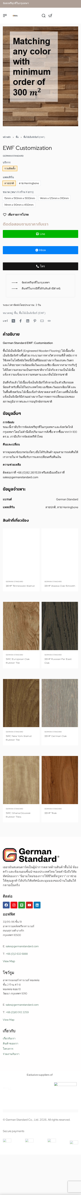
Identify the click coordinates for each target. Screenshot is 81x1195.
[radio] (10, 168)
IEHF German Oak (55, 736)
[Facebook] (6, 905)
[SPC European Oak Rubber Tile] (21, 626)
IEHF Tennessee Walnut (20, 586)
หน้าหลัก (7, 137)
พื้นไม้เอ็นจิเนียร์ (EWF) (34, 137)
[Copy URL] (49, 321)
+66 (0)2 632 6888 (17, 953)
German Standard (14, 581)
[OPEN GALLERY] (40, 76)
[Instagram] (14, 905)
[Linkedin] (37, 905)
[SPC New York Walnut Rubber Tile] (21, 703)
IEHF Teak (50, 813)
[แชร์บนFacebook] (20, 321)
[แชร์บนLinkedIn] (27, 321)
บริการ (7, 162)
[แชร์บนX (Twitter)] (13, 321)
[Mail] (42, 321)
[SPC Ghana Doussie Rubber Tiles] (21, 780)
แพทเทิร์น (8, 177)
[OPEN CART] (50, 16)
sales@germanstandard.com (20, 477)
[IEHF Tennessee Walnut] (21, 553)
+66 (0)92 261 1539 (29, 472)
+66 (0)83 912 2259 (17, 1012)
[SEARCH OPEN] (44, 16)
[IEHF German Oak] (60, 703)
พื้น (17, 137)
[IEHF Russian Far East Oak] (60, 626)
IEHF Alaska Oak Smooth (59, 586)
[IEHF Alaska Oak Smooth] (60, 553)
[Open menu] (5, 15)
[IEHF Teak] (60, 780)
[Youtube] (29, 905)
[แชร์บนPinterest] (35, 321)
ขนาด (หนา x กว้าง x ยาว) (18, 192)
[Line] (21, 905)
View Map (9, 961)
